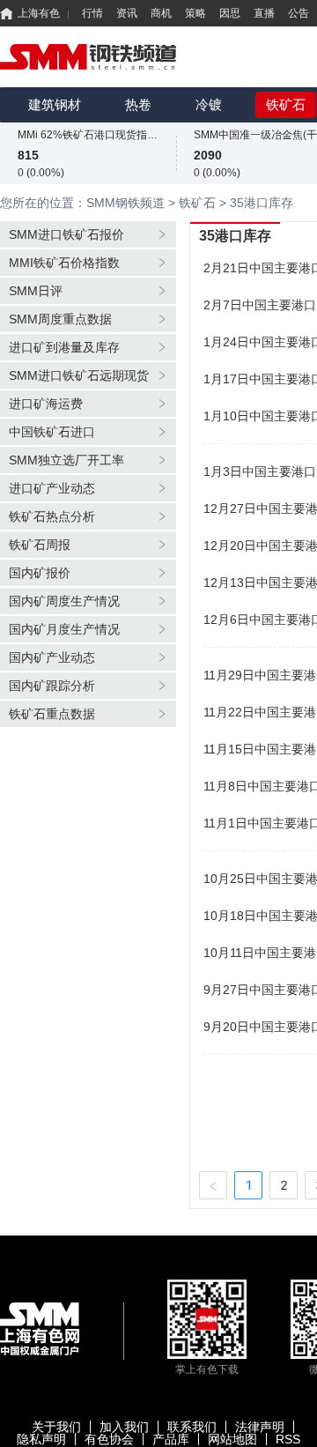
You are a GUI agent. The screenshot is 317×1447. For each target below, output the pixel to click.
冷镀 (208, 104)
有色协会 (109, 1439)
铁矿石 (286, 104)
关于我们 (56, 1427)
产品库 (170, 1439)
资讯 (126, 13)
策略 (195, 13)
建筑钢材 (54, 104)
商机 (161, 13)
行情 (92, 13)
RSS (288, 1439)
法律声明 (259, 1427)
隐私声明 (41, 1439)
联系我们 (192, 1427)
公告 (298, 13)
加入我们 (124, 1427)
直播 (264, 13)
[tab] (88, 234)
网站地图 (232, 1439)
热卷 (138, 104)
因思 (229, 13)
